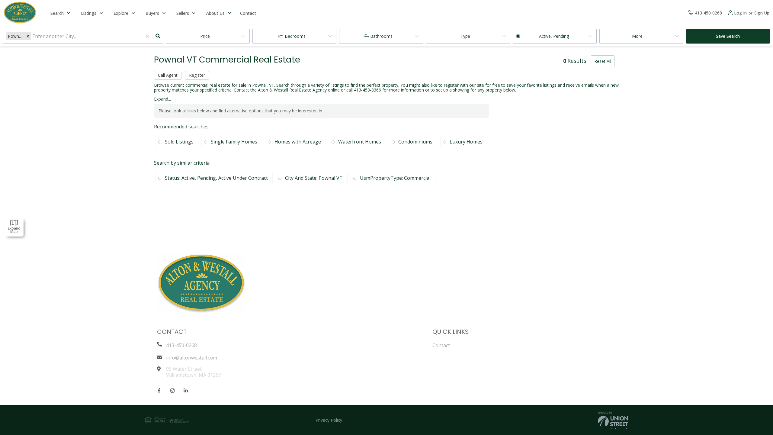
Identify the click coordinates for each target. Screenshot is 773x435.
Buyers (152, 13)
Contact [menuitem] (248, 13)
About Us (215, 13)
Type (465, 36)
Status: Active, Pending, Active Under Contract (216, 178)
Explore (121, 13)
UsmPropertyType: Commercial (395, 178)
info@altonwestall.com (191, 357)
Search (57, 13)
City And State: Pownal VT (314, 178)
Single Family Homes (234, 141)
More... (638, 36)
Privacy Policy (329, 420)
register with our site (464, 85)
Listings (88, 13)
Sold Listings (179, 141)
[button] (27, 36)
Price (205, 36)
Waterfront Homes (359, 141)
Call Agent (168, 75)
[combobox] (33, 36)
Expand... (162, 99)
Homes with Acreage (297, 141)
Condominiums (415, 141)
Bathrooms (381, 36)
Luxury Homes (466, 141)
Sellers (182, 13)
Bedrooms (295, 36)
